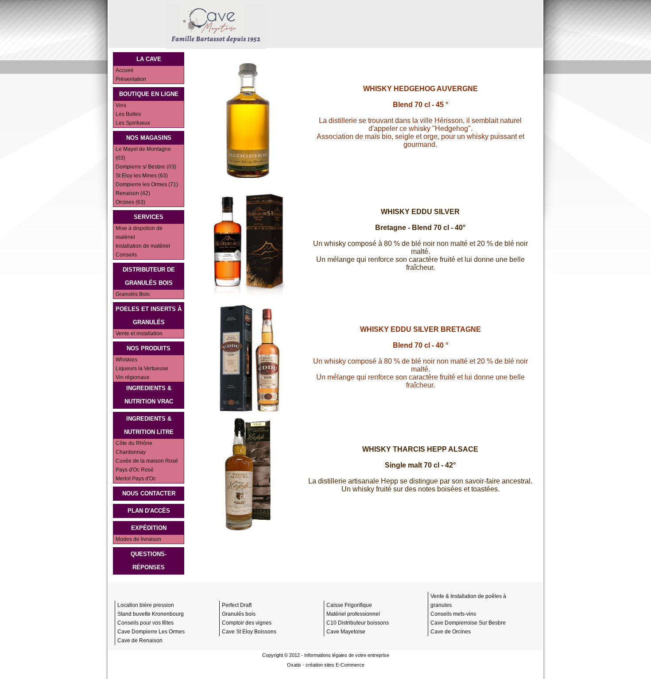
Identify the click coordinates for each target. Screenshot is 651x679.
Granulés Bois (133, 294)
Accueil (124, 70)
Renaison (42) (133, 193)
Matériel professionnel (353, 614)
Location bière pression (145, 605)
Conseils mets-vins (453, 614)
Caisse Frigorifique (349, 605)
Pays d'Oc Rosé (135, 470)
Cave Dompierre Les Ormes (151, 632)
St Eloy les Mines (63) (142, 176)
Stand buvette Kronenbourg (150, 614)
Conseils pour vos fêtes (145, 623)
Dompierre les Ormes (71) (147, 184)
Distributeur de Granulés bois (149, 276)
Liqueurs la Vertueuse (142, 368)
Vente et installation (139, 333)
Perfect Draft (237, 605)
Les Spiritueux (133, 123)
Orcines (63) (130, 202)
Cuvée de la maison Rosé (147, 461)
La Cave (148, 59)
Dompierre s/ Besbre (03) (146, 167)
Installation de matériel (143, 246)
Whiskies (126, 360)
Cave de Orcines (450, 632)
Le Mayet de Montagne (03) (143, 153)
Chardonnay (131, 452)
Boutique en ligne (148, 94)
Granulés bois (239, 614)
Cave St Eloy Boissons (249, 632)
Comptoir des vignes (246, 623)
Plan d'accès (149, 510)
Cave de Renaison (140, 640)
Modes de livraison (138, 539)
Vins (121, 105)
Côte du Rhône (134, 443)
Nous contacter (148, 493)
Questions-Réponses (149, 561)
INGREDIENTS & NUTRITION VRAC (148, 395)
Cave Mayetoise (345, 632)
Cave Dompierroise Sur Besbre (468, 623)
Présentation (131, 79)
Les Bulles (128, 114)
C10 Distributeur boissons (357, 623)
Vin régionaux (132, 377)
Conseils (126, 255)
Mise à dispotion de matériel (139, 232)
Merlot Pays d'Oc (136, 479)
